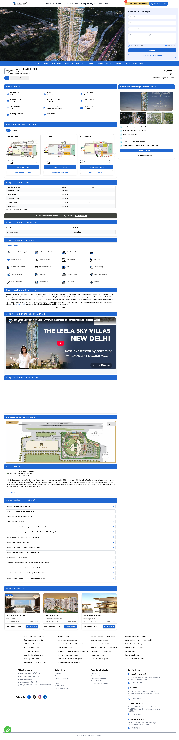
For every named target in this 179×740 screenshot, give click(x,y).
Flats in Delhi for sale (31, 648)
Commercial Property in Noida (102, 651)
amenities (75, 63)
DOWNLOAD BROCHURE (153, 56)
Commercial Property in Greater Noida (138, 640)
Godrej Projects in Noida (99, 640)
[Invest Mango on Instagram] (39, 697)
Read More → (11, 492)
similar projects (139, 63)
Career (57, 683)
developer (119, 63)
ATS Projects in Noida (31, 659)
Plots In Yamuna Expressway (34, 636)
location (99, 63)
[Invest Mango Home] (20, 3)
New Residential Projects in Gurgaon (37, 662)
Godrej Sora (95, 673)
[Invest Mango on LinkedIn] (45, 697)
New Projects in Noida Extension (102, 644)
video (91, 63)
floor (46, 63)
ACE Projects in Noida (98, 655)
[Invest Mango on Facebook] (29, 697)
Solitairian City (96, 676)
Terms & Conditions (62, 688)
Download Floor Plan (23, 172)
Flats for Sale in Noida (31, 651)
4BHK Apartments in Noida (134, 659)
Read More (60, 308)
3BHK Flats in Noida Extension (68, 640)
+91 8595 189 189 (136, 683)
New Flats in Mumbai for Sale (68, 655)
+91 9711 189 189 (136, 728)
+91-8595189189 (81, 216)
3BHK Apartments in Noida (33, 640)
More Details (32, 627)
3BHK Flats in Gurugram (99, 659)
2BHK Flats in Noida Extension (34, 644)
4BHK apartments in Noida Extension (104, 648)
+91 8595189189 (160, 3)
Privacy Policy (59, 686)
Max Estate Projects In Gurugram (103, 636)
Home (48, 3)
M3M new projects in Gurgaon (135, 636)
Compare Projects (89, 3)
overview (37, 63)
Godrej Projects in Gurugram (135, 644)
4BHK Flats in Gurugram (66, 648)
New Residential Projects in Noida (69, 662)
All (8, 130)
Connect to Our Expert (146, 155)
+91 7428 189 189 (136, 714)
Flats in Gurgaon (63, 636)
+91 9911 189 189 (136, 699)
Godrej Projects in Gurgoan (33, 655)
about (84, 63)
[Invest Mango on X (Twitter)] (34, 697)
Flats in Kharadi (130, 651)
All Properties (58, 3)
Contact (58, 676)
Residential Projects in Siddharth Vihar (71, 644)
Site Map (58, 681)
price (53, 63)
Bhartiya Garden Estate (99, 683)
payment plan (63, 63)
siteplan (109, 63)
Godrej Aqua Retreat (98, 678)
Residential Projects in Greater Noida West (73, 651)
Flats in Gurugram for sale (134, 648)
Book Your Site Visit (146, 150)
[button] (11, 473)
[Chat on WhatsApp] (7, 730)
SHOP (15, 130)
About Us (58, 673)
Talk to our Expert (23, 167)
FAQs (128, 63)
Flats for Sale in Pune (132, 655)
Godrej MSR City (97, 681)
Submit (152, 50)
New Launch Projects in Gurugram (70, 659)
